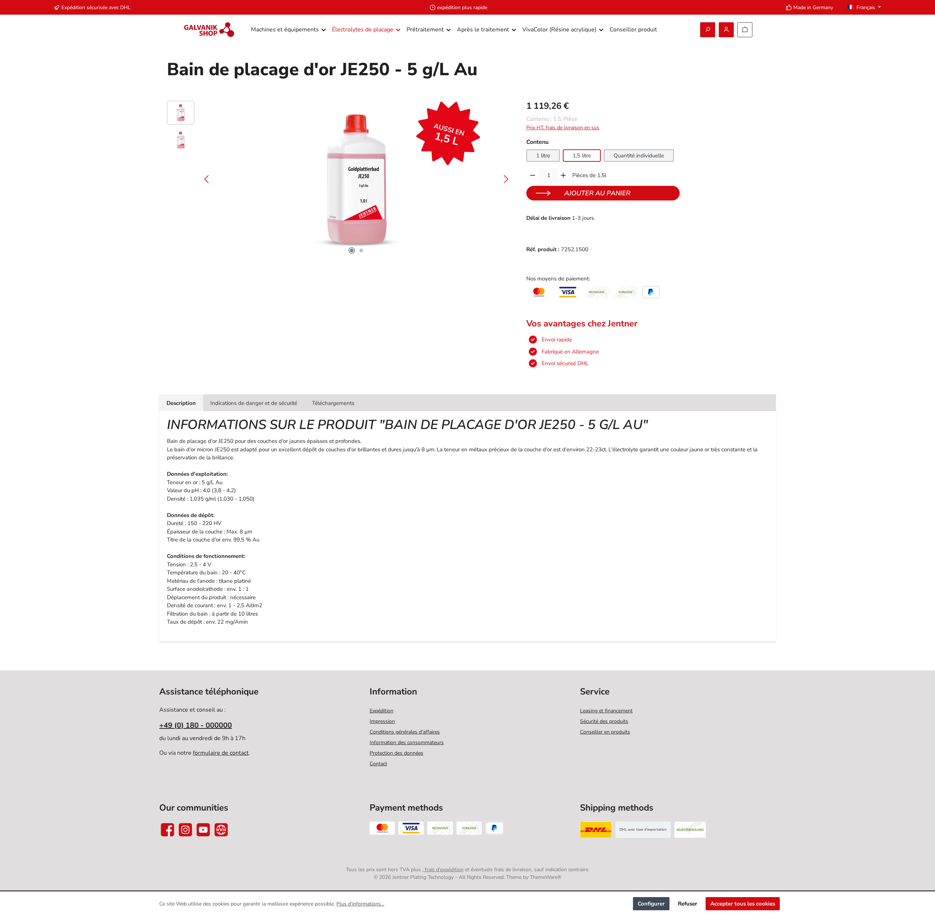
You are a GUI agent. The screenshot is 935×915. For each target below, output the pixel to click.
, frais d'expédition (442, 869)
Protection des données (396, 753)
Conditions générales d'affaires (405, 731)
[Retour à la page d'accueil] (209, 30)
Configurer (651, 903)
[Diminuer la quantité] (533, 175)
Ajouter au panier (597, 193)
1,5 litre (582, 155)
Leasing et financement (606, 710)
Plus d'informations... (360, 903)
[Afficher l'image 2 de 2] (361, 250)
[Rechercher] (707, 29)
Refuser (687, 903)
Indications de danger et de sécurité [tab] (253, 403)
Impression (382, 721)
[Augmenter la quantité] (563, 175)
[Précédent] (207, 179)
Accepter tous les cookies (742, 903)
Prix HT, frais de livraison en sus (562, 127)
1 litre (543, 155)
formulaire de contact (221, 753)
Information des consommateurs (407, 742)
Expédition (381, 710)
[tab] (181, 402)
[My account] (726, 29)
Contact (378, 763)
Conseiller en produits (605, 731)
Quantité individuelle (639, 155)
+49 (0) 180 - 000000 (195, 725)
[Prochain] (505, 179)
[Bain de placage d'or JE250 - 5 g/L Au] (356, 179)
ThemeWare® (545, 877)
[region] (339, 179)
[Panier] (744, 29)
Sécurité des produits (604, 721)
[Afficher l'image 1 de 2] (352, 250)
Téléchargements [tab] (333, 403)
